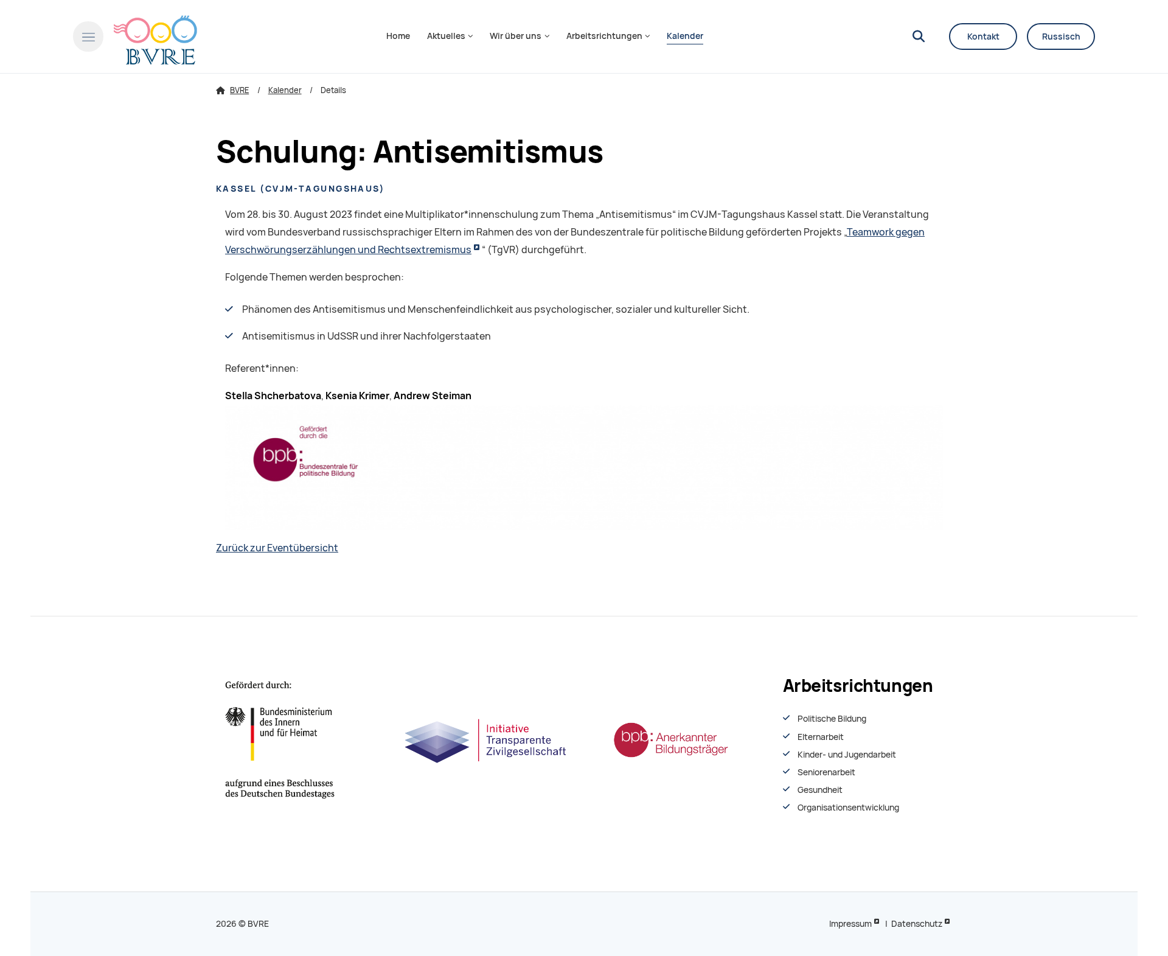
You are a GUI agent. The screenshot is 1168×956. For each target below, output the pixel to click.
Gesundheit (820, 789)
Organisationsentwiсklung (848, 807)
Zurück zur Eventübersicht (277, 548)
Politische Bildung (832, 718)
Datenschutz (916, 923)
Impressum (850, 923)
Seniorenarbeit (826, 772)
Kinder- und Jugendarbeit (847, 754)
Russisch (1061, 36)
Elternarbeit (821, 736)
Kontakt (983, 36)
